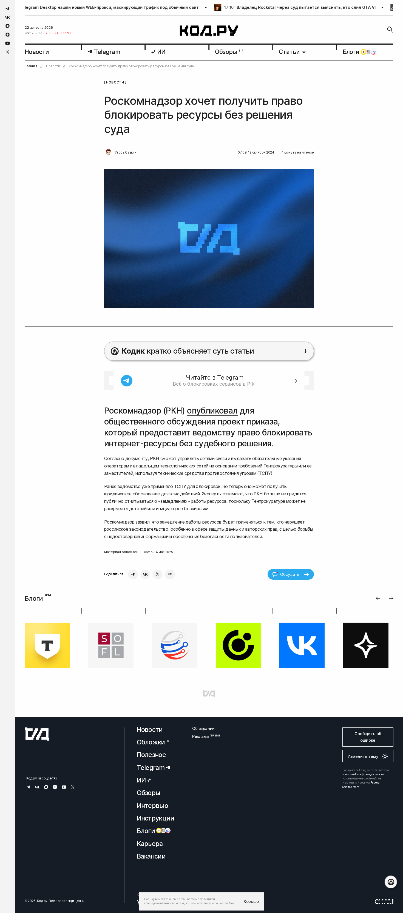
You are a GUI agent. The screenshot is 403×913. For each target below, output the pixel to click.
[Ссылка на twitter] (7, 52)
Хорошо (251, 901)
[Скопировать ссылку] (170, 574)
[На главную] (209, 31)
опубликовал (212, 410)
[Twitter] (158, 574)
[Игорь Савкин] (108, 152)
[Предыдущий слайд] (378, 598)
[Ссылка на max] (7, 26)
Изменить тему (363, 756)
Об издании (203, 728)
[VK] (145, 574)
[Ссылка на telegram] (7, 8)
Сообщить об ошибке (367, 736)
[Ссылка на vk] (7, 17)
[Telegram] (133, 574)
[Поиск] (390, 30)
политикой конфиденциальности (363, 774)
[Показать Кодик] (391, 882)
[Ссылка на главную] (37, 734)
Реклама (203, 736)
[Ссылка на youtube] (7, 43)
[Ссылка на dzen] (7, 35)
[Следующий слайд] (391, 598)
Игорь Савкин (126, 152)
